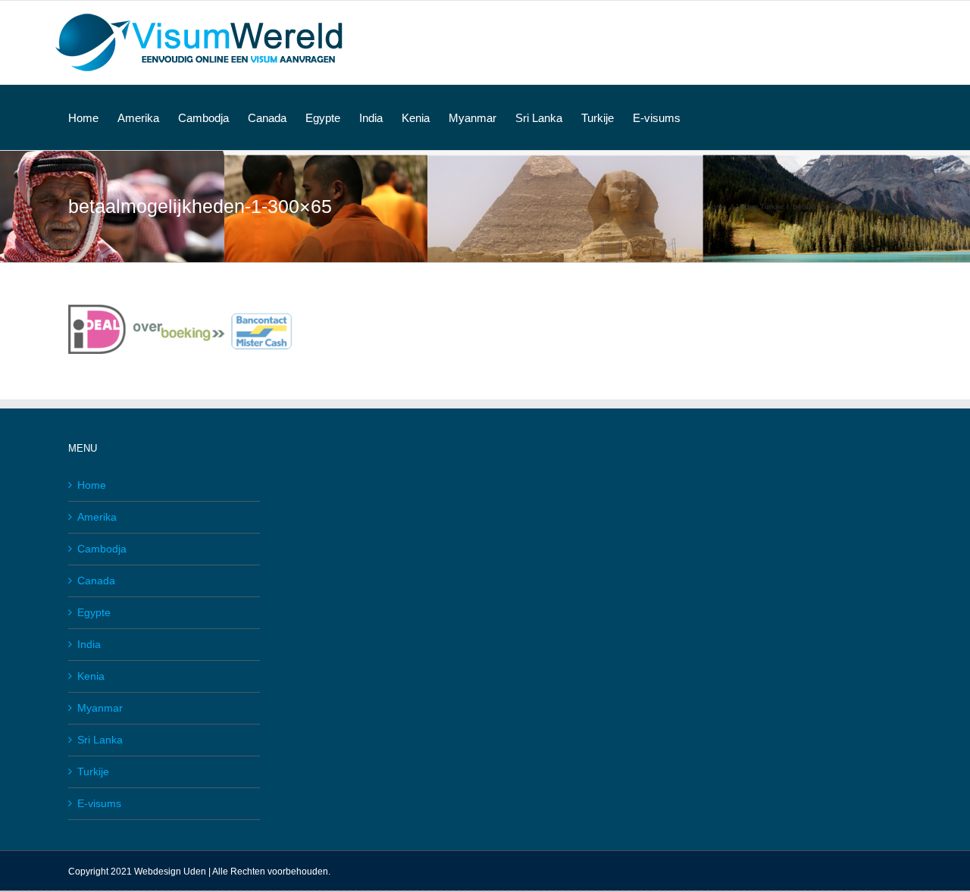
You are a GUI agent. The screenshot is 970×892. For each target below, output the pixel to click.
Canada (96, 580)
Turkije (93, 771)
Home (91, 485)
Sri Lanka (100, 740)
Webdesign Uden (170, 871)
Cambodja (102, 549)
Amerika (97, 517)
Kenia (91, 676)
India (89, 644)
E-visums (99, 803)
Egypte (94, 612)
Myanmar (100, 708)
